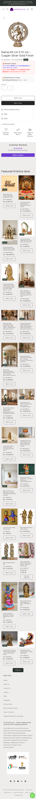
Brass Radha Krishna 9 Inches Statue (26, 528)
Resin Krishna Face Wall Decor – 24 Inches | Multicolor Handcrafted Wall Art (26, 479)
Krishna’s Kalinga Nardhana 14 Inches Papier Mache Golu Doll (8, 615)
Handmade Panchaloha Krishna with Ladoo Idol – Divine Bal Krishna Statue (9, 652)
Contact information (18, 792)
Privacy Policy (7, 704)
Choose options (26, 576)
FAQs (5, 696)
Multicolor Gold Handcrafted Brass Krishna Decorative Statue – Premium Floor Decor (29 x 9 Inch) (9, 326)
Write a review (18, 155)
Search (5, 680)
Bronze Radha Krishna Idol (9, 563)
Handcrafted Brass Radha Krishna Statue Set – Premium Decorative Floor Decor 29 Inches (26, 359)
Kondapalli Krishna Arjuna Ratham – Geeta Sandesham (26, 652)
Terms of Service (8, 712)
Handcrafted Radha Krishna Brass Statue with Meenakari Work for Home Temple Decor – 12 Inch (8, 287)
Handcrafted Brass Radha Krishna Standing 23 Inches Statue (25, 204)
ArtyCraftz (10, 789)
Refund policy (7, 792)
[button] (3, 9)
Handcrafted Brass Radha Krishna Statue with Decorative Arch (9, 249)
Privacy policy (29, 789)
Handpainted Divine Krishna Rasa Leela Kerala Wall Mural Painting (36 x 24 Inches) (25, 443)
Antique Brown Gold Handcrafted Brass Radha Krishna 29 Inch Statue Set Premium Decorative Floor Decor (26, 326)
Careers (5, 692)
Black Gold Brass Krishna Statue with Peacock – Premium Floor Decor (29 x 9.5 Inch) (25, 293)
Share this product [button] (9, 124)
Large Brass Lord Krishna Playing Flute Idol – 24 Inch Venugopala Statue (26, 404)
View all (18, 670)
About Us (6, 684)
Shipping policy (19, 795)
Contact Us (6, 688)
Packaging (6, 700)
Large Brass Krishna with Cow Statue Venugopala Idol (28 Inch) (8, 448)
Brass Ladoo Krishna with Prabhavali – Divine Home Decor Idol (25, 603)
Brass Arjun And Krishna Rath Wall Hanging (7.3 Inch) (8, 196)
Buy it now (18, 103)
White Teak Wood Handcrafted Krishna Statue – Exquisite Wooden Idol (25, 563)
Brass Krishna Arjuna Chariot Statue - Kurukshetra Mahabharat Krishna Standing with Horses (9, 410)
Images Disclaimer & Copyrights (13, 716)
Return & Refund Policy (10, 708)
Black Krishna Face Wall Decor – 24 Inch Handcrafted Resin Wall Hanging (9, 493)
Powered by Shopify (18, 789)
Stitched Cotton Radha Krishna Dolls (9, 528)
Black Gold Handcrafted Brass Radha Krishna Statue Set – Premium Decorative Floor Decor (9, 372)
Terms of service (29, 792)
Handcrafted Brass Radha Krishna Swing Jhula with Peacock (26, 240)
